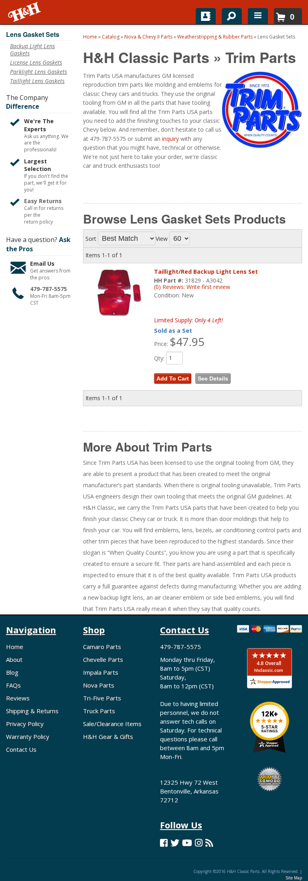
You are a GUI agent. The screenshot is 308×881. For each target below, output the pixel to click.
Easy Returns (43, 201)
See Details (213, 378)
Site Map (294, 878)
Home (14, 647)
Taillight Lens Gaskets (37, 81)
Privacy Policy (25, 724)
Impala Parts (100, 672)
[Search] (229, 14)
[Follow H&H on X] (174, 842)
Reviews (18, 698)
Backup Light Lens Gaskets (32, 50)
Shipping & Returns (32, 711)
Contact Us (21, 749)
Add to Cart (172, 378)
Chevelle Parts (103, 659)
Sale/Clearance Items (112, 724)
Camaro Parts (102, 647)
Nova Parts (98, 685)
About (14, 659)
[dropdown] (258, 16)
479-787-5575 (48, 289)
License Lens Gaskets (36, 62)
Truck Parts (99, 711)
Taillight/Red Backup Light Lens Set (206, 271)
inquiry (170, 138)
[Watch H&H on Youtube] (187, 842)
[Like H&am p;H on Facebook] (164, 842)
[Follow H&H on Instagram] (199, 842)
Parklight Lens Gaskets (38, 71)
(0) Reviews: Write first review (192, 287)
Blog (12, 672)
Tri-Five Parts (102, 698)
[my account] (206, 16)
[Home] (25, 12)
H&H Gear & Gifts (108, 736)
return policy (38, 222)
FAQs (13, 685)
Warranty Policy (27, 736)
